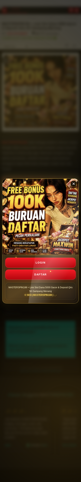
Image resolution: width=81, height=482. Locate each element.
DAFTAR (40, 274)
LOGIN (40, 262)
